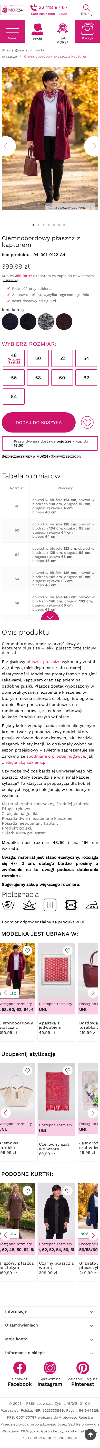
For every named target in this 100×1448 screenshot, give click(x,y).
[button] (6, 993)
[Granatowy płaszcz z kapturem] (10, 321)
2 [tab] (38, 225)
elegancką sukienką (24, 762)
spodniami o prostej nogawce (55, 756)
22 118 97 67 (53, 7)
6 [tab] (59, 225)
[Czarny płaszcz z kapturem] (28, 321)
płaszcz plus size (43, 661)
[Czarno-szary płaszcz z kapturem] (46, 321)
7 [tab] (64, 225)
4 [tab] (48, 225)
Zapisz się (10, 280)
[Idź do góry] (90, 1434)
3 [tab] (43, 225)
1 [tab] (33, 225)
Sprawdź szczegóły (66, 456)
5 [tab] (53, 225)
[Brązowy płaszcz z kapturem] (64, 321)
